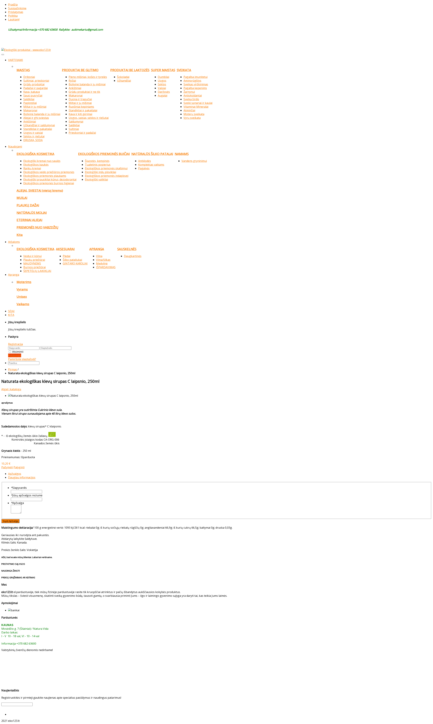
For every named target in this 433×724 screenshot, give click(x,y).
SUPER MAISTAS (163, 70)
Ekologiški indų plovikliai (100, 172)
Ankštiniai (29, 121)
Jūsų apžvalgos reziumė (26, 495)
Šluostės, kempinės (97, 161)
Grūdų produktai (33, 84)
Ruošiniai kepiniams (81, 106)
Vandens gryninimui (194, 161)
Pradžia (13, 4)
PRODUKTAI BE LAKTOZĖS (129, 70)
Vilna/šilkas (103, 260)
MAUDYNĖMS (32, 263)
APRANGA (96, 249)
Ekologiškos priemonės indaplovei (106, 176)
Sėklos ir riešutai (33, 136)
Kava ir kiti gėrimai (80, 114)
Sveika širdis (191, 99)
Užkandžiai (124, 80)
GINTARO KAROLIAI (75, 263)
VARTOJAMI (15, 60)
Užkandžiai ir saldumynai (39, 125)
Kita (20, 235)
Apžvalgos (14, 474)
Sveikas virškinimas (196, 84)
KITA (11, 315)
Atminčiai (189, 110)
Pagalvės (144, 168)
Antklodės (144, 161)
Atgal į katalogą (11, 389)
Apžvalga (17, 503)
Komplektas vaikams (151, 164)
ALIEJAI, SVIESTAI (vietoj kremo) (40, 190)
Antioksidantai (193, 95)
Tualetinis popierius (97, 164)
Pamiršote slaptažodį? (22, 359)
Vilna (99, 256)
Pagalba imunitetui (196, 77)
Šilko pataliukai (72, 260)
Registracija (15, 344)
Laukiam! (13, 19)
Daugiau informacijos (21, 477)
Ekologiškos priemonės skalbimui (106, 168)
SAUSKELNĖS (126, 249)
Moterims (24, 282)
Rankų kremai (32, 168)
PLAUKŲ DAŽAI (28, 205)
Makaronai (30, 110)
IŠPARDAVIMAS (106, 267)
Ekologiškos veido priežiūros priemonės (48, 172)
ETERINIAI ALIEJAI (29, 220)
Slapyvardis (19, 488)
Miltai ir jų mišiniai (34, 106)
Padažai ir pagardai (35, 88)
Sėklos (162, 84)
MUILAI (22, 198)
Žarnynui (189, 92)
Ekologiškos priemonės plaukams (44, 176)
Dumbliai (163, 77)
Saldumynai (76, 121)
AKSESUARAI (65, 249)
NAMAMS (182, 154)
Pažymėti (7, 467)
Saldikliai (28, 99)
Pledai (66, 256)
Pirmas (12, 369)
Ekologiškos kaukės (36, 164)
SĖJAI (11, 311)
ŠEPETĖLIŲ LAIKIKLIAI (37, 271)
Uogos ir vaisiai (33, 133)
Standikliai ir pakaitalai (37, 129)
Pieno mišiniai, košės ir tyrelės (88, 77)
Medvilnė (102, 263)
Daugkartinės (132, 256)
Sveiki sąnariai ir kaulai (198, 103)
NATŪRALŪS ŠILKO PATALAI (152, 154)
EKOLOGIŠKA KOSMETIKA (35, 154)
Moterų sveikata (194, 114)
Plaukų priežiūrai (34, 260)
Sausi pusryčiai (32, 95)
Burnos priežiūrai (34, 267)
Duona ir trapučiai (80, 99)
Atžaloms (14, 242)
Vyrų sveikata (192, 118)
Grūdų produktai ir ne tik (84, 92)
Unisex (22, 296)
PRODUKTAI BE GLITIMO (80, 70)
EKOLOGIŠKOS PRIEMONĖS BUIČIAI (104, 154)
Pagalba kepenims (195, 88)
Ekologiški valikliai (96, 179)
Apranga (13, 274)
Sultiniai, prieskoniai (36, 80)
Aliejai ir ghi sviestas (36, 118)
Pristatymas (15, 12)
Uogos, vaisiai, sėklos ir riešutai (89, 118)
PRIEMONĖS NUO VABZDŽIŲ (37, 227)
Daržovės (164, 92)
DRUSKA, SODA (33, 140)
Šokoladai (123, 77)
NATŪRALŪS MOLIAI (32, 212)
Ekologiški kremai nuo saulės (41, 161)
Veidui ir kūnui (32, 256)
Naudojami (15, 146)
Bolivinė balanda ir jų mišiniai (41, 114)
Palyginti (19, 467)
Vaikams (23, 304)
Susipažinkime (17, 8)
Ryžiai (72, 80)
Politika (13, 16)
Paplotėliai (30, 103)
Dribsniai (29, 77)
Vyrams (22, 289)
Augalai (162, 95)
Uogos (162, 80)
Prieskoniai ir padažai (82, 133)
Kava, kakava (31, 92)
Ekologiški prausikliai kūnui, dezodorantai (49, 179)
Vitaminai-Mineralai (196, 106)
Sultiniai (74, 129)
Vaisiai (162, 88)
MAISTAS (23, 70)
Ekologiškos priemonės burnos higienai (48, 183)
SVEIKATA (184, 70)
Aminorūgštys (192, 80)
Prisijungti (14, 355)
